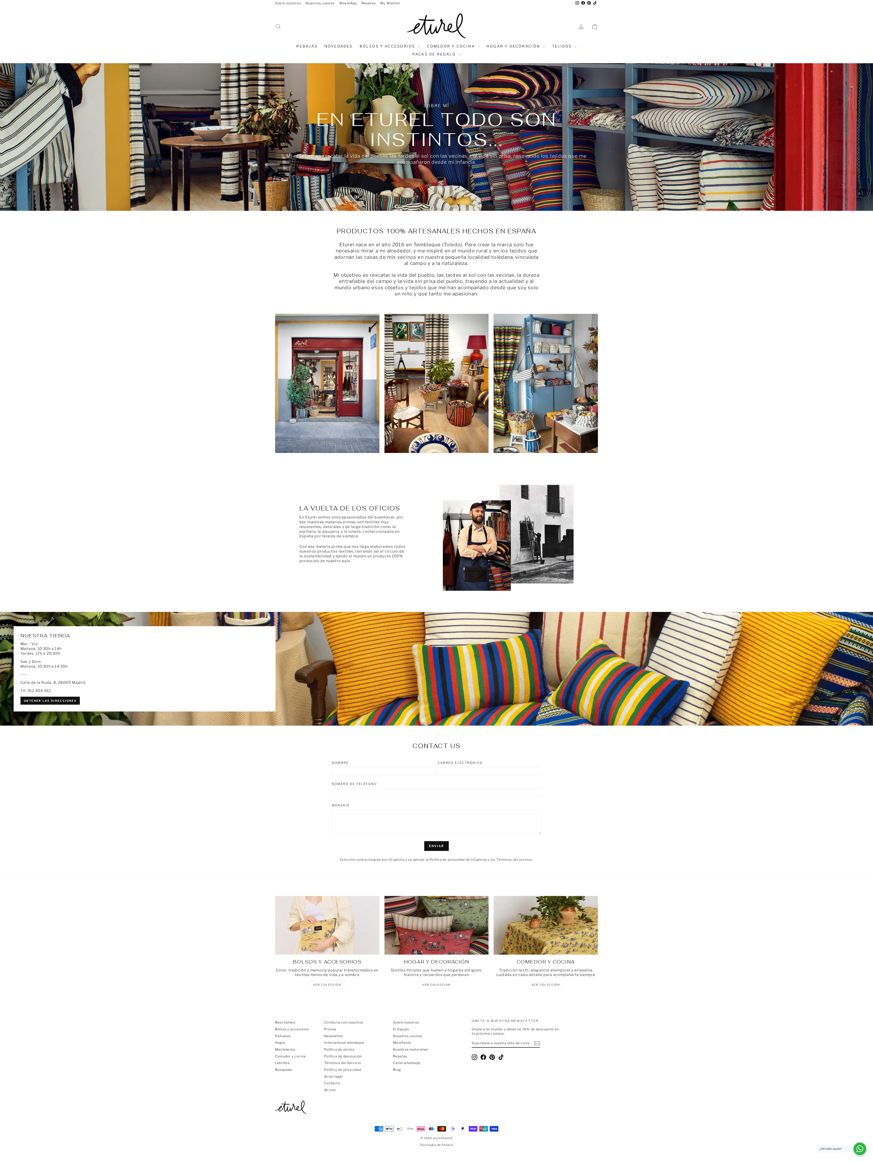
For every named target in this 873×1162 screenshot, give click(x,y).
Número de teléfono (354, 784)
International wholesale (344, 1042)
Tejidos (562, 46)
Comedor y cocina (451, 46)
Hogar (280, 1042)
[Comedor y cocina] (546, 925)
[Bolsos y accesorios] (327, 925)
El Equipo (401, 1029)
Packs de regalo (434, 54)
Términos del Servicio (342, 1063)
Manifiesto (402, 1042)
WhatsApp (348, 3)
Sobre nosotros (288, 3)
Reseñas (368, 3)
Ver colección (546, 984)
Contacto (332, 1083)
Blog (397, 1069)
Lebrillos (282, 1063)
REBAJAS (306, 46)
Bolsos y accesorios (388, 46)
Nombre (340, 763)
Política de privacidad (342, 1069)
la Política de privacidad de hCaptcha (457, 859)
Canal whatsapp (406, 1063)
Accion (330, 1090)
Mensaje (341, 805)
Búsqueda (283, 1069)
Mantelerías (285, 1049)
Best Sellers (285, 1022)
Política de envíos (339, 1049)
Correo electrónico (460, 763)
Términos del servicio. (514, 859)
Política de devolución (343, 1056)
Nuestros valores (320, 3)
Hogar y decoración (514, 46)
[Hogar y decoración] (436, 925)
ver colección (327, 984)
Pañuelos (283, 1036)
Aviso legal (333, 1076)
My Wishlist (390, 3)
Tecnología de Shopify (436, 1145)
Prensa (330, 1029)
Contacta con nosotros (343, 1022)
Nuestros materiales (410, 1049)
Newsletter (333, 1036)
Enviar (436, 846)
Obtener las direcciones (50, 700)
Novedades (338, 46)
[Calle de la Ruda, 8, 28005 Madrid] (436, 669)
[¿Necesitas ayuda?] (859, 1148)
